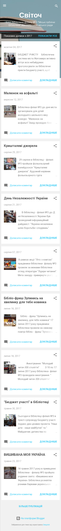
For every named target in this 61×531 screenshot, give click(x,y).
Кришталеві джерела (20, 146)
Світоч (30, 15)
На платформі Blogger (32, 518)
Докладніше (48, 80)
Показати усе (47, 35)
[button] (55, 46)
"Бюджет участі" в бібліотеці (26, 402)
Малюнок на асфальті (21, 93)
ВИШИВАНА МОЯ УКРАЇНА (24, 455)
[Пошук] (56, 7)
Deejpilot (46, 525)
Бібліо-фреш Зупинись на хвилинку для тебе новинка (25, 300)
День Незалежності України (26, 198)
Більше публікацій (30, 506)
